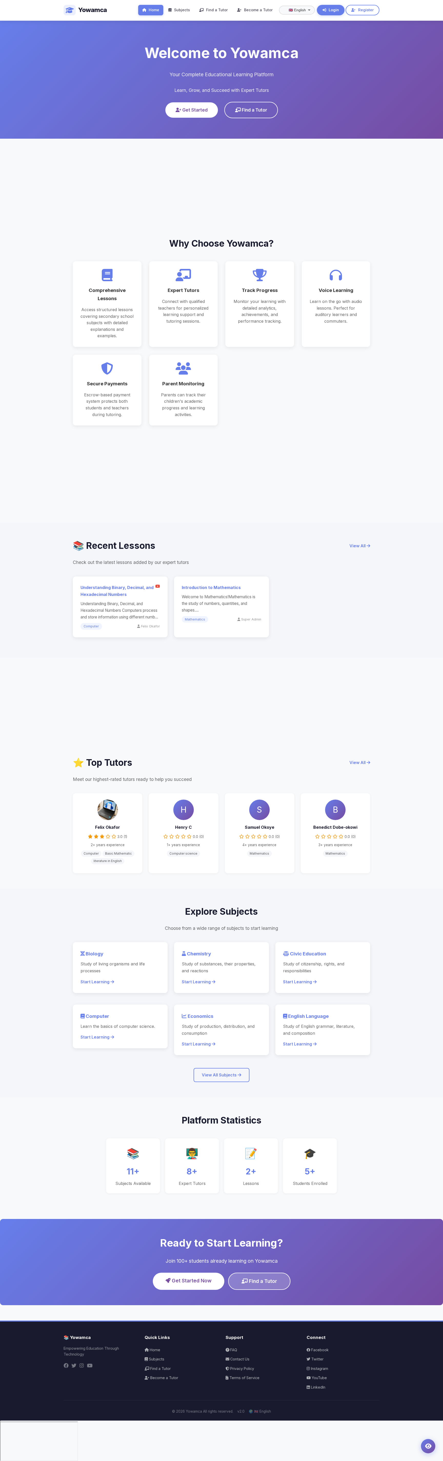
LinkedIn (317, 1387)
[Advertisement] (221, 179)
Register (365, 10)
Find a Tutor (216, 10)
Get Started (194, 110)
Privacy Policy (241, 1368)
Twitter (317, 1359)
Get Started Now (191, 1281)
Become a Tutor (258, 10)
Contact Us (239, 1359)
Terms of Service (243, 1378)
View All (358, 545)
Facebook (319, 1350)
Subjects (181, 10)
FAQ (233, 1350)
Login (333, 10)
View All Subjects (220, 1074)
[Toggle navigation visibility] (428, 1446)
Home (153, 10)
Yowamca (92, 10)
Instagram (319, 1368)
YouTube (319, 1378)
